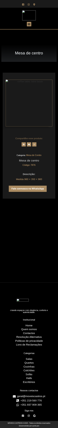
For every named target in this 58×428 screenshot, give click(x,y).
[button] (29, 24)
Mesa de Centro (33, 155)
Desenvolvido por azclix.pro (29, 426)
